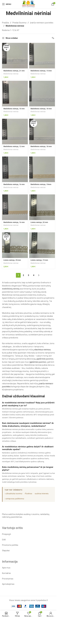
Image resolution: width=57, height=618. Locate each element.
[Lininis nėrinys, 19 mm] (42, 245)
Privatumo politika (10, 545)
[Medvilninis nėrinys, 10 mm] (15, 93)
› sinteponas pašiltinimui (14, 499)
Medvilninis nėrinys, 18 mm (41, 109)
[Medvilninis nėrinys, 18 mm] (42, 93)
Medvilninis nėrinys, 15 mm (41, 71)
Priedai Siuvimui (19, 23)
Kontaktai (6, 573)
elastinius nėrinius (42, 350)
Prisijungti (6, 534)
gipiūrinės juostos (38, 362)
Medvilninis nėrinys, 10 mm (14, 109)
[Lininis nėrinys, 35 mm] (15, 245)
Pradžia (5, 23)
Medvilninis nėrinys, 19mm (41, 184)
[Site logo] (28, 4)
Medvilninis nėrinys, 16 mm (14, 184)
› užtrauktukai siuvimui (13, 494)
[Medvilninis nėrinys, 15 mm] (42, 55)
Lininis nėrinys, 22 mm (39, 222)
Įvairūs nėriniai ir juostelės (41, 23)
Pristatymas (7, 579)
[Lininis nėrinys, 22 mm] (42, 207)
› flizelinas (28, 494)
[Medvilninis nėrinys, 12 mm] (15, 131)
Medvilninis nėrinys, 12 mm (14, 146)
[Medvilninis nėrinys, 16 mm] (15, 169)
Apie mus (6, 568)
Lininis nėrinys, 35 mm (12, 260)
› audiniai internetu (41, 494)
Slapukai (6, 550)
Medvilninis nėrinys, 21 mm (14, 71)
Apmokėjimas (8, 584)
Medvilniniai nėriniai (10, 74)
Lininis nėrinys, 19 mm (39, 260)
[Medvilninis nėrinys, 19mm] (42, 169)
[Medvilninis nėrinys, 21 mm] (15, 55)
